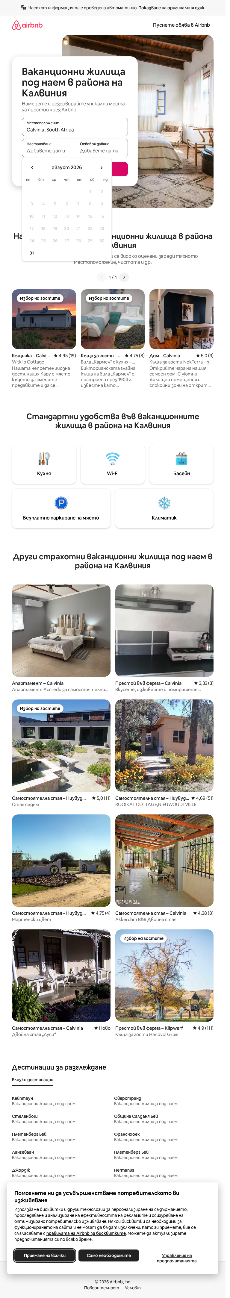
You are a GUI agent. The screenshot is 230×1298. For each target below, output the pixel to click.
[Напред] (124, 277)
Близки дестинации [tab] (32, 1079)
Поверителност (101, 1288)
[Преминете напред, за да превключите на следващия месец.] (101, 167)
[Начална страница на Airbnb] (27, 25)
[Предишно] (102, 277)
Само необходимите (109, 1255)
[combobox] (75, 129)
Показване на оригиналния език (171, 7)
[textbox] (48, 150)
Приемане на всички (45, 1255)
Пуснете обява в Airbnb (181, 25)
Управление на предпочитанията (177, 1258)
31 (32, 253)
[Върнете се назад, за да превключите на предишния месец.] (32, 167)
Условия (133, 1288)
